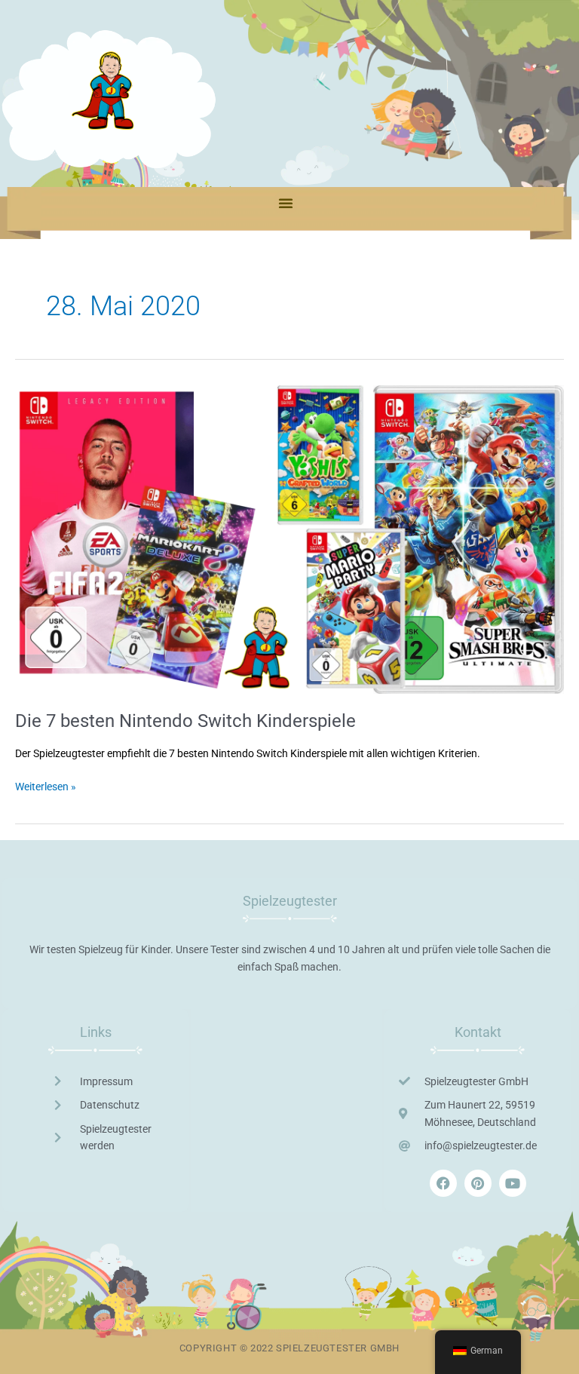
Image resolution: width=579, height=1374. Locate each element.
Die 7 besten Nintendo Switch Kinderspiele (185, 720)
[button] (285, 203)
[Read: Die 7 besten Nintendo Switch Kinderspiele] (289, 538)
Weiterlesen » (45, 785)
